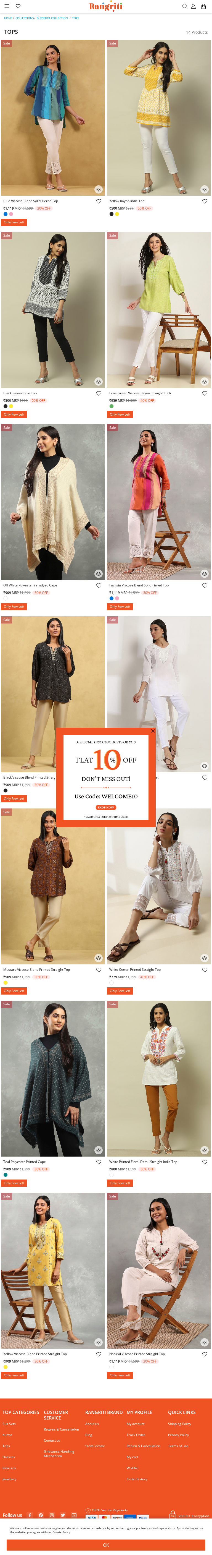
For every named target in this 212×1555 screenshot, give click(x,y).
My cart (132, 1457)
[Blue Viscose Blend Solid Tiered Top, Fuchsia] (11, 214)
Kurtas (7, 1435)
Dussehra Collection (52, 18)
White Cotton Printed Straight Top (135, 969)
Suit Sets (9, 1423)
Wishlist (133, 1468)
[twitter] (63, 1515)
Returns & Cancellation (61, 1429)
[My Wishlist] (18, 6)
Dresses (8, 1457)
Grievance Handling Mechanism (59, 1453)
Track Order (136, 1435)
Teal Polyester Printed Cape (24, 1161)
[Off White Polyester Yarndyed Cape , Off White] (6, 599)
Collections (24, 18)
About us (92, 1423)
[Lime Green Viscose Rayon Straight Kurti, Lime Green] (112, 406)
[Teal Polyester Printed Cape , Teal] (6, 1175)
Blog (88, 1435)
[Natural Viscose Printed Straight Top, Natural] (112, 1367)
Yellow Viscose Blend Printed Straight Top (35, 1354)
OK (106, 1545)
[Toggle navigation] (7, 6)
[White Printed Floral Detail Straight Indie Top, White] (112, 1175)
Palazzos (9, 1468)
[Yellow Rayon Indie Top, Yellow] (117, 214)
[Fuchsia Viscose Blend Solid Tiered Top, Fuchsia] (117, 599)
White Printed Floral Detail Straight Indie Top (143, 1161)
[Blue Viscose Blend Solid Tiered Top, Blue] (6, 214)
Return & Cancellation (143, 1446)
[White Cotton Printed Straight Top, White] (112, 983)
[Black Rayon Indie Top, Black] (6, 406)
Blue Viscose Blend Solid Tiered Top (30, 201)
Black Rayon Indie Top (20, 393)
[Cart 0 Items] (203, 9)
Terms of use (178, 1446)
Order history (137, 1479)
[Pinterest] (40, 1515)
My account (135, 1423)
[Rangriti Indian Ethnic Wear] (106, 6)
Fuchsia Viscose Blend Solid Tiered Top (139, 585)
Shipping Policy (179, 1423)
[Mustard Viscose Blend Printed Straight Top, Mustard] (6, 983)
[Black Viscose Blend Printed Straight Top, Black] (6, 791)
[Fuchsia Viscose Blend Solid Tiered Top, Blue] (112, 599)
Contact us (52, 1440)
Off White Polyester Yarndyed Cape (30, 585)
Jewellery (9, 1479)
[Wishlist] (98, 202)
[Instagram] (52, 1515)
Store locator (95, 1446)
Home (8, 18)
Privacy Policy (178, 1435)
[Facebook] (29, 1515)
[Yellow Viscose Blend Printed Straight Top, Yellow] (6, 1367)
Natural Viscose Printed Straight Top (137, 1354)
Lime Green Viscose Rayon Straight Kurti (140, 393)
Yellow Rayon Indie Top (126, 201)
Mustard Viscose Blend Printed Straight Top (36, 969)
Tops (75, 18)
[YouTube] (74, 1515)
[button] (194, 6)
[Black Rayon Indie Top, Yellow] (11, 406)
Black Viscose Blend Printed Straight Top (34, 777)
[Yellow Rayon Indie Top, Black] (112, 214)
